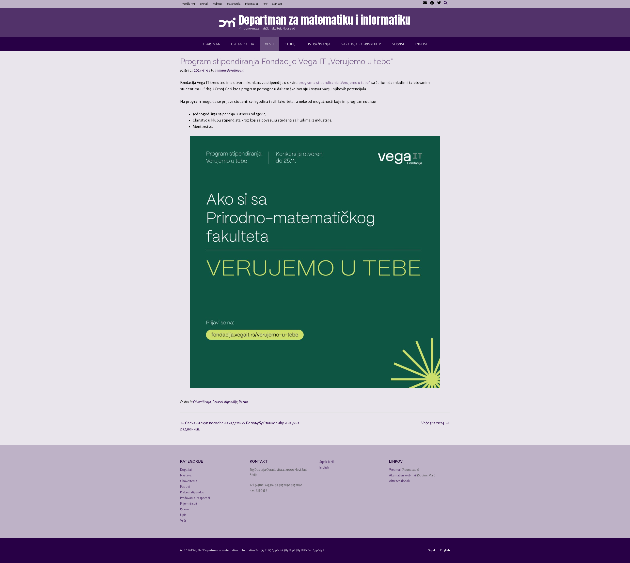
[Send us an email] (424, 3)
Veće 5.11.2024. (435, 423)
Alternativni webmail (403, 475)
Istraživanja (319, 44)
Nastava (185, 475)
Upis (183, 515)
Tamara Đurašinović (229, 70)
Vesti (269, 44)
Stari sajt (277, 3)
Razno (243, 402)
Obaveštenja (202, 402)
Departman (211, 44)
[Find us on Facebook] (432, 3)
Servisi (398, 44)
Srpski (432, 550)
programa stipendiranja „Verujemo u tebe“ (334, 82)
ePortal (204, 3)
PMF (265, 3)
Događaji (186, 470)
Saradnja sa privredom (361, 44)
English (421, 44)
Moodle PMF (188, 3)
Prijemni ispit (188, 503)
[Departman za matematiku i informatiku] (228, 23)
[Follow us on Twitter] (439, 3)
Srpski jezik (326, 462)
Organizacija (242, 44)
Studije (291, 44)
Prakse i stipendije (224, 402)
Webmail (217, 3)
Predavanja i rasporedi (195, 498)
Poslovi (185, 486)
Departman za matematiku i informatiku (325, 20)
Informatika (251, 3)
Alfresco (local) (399, 481)
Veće (183, 520)
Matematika (233, 3)
